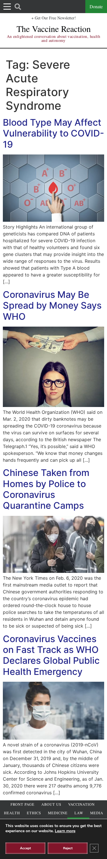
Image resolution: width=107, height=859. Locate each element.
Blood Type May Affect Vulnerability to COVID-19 (53, 133)
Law (78, 813)
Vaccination (81, 804)
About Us (51, 804)
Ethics (34, 813)
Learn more (65, 831)
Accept (25, 848)
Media (96, 813)
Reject (67, 848)
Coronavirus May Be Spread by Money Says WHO (52, 305)
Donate (96, 6)
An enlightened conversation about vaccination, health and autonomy (53, 38)
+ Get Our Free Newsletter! (53, 18)
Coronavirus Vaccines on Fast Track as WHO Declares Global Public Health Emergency (51, 655)
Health (12, 813)
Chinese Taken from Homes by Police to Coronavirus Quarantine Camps (46, 489)
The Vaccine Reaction (54, 28)
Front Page (23, 804)
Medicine (58, 813)
